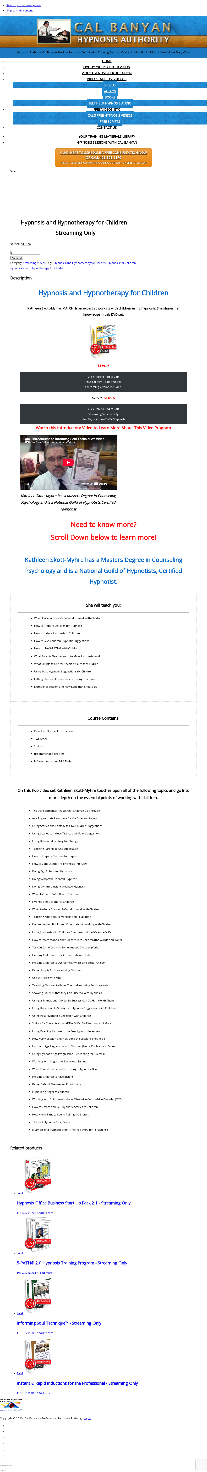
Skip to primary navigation (23, 5)
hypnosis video (19, 268)
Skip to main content (19, 10)
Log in (87, 1418)
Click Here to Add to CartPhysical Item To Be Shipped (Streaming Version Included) (103, 382)
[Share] (7, 1465)
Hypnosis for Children (122, 263)
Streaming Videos (34, 263)
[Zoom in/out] (1, 1465)
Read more (45, 1273)
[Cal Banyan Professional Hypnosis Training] (103, 47)
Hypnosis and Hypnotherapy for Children (80, 263)
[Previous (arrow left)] (1, 1470)
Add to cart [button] (45, 1213)
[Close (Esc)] (11, 1465)
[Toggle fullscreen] (4, 1465)
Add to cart (17, 258)
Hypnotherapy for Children (48, 268)
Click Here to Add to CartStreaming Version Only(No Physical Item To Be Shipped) (103, 414)
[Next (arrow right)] (4, 1470)
